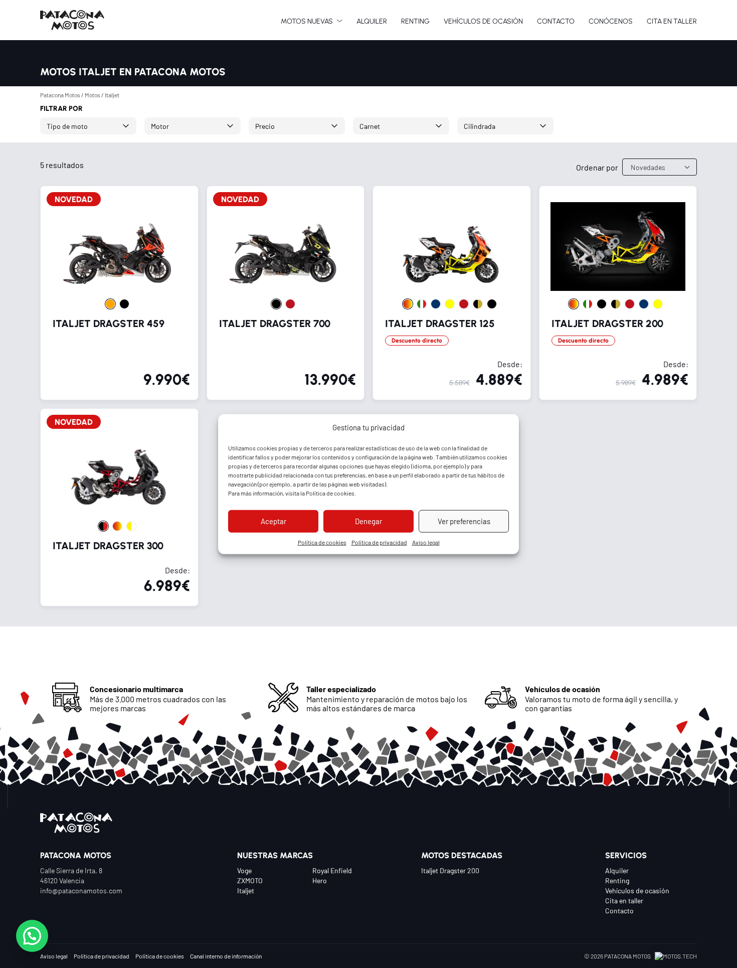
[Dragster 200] (618, 293)
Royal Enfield (332, 870)
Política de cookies (330, 493)
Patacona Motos (60, 95)
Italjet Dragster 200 (450, 870)
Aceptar (273, 521)
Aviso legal (426, 542)
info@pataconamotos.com (81, 890)
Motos (92, 95)
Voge (244, 870)
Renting (617, 880)
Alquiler (617, 870)
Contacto (619, 910)
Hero (319, 880)
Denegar (368, 521)
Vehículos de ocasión (637, 890)
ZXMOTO (250, 880)
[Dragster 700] (285, 293)
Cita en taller (624, 900)
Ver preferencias (464, 521)
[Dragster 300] (119, 507)
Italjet (245, 890)
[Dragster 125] (451, 293)
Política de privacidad (379, 542)
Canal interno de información (226, 956)
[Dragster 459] (119, 293)
